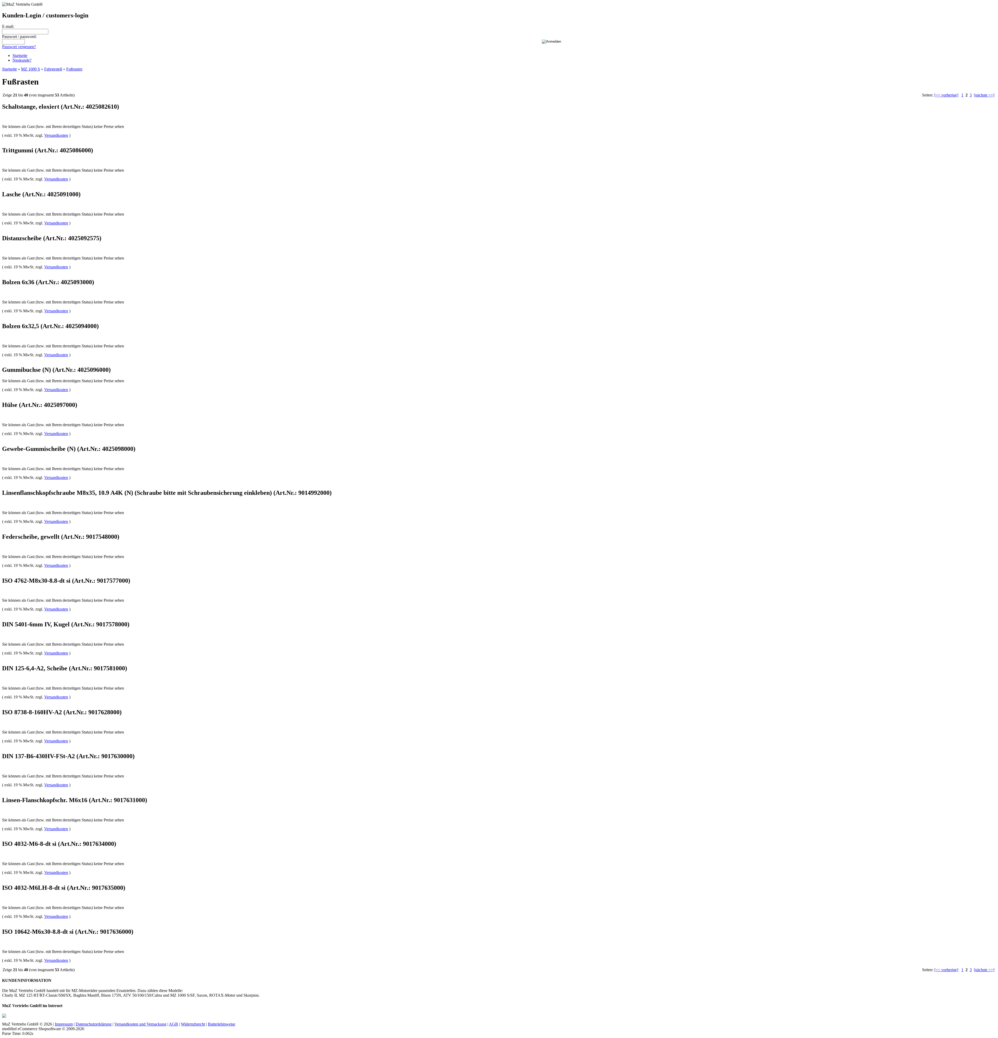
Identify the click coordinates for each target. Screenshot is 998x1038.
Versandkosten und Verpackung (140, 1024)
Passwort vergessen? (19, 46)
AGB (173, 1024)
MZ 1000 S (30, 69)
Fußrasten (74, 69)
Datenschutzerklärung (93, 1024)
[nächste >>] (984, 95)
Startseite (19, 55)
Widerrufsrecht (193, 1024)
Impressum (64, 1024)
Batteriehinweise (221, 1024)
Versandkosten (56, 135)
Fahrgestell (53, 69)
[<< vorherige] (946, 95)
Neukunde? (21, 60)
